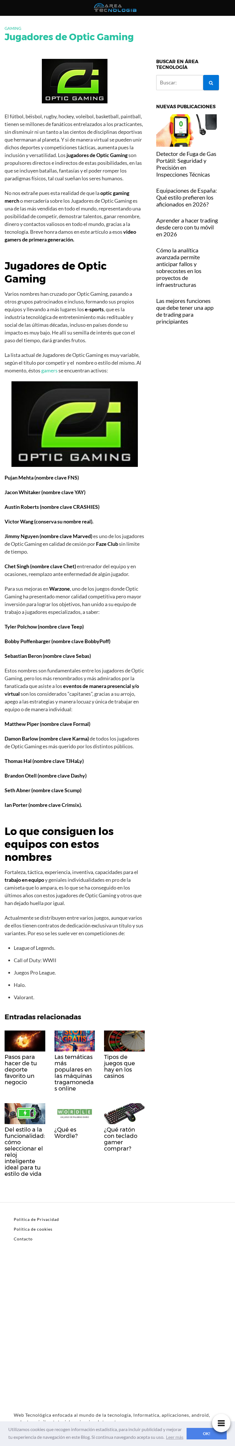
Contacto (23, 1238)
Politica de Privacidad (36, 1219)
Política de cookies (33, 1229)
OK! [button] (206, 1433)
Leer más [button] (174, 1437)
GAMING (13, 28)
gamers (49, 370)
